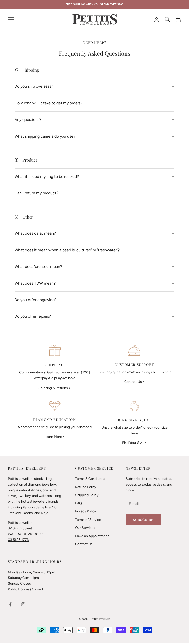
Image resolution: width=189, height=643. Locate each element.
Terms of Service (88, 520)
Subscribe (143, 520)
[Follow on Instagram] (23, 604)
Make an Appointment (92, 536)
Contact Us (84, 544)
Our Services (85, 528)
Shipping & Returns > (54, 388)
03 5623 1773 (18, 540)
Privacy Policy (85, 511)
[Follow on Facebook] (10, 604)
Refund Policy (85, 487)
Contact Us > (134, 382)
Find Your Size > (134, 443)
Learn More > (55, 437)
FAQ (78, 503)
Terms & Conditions (90, 479)
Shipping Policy (86, 495)
